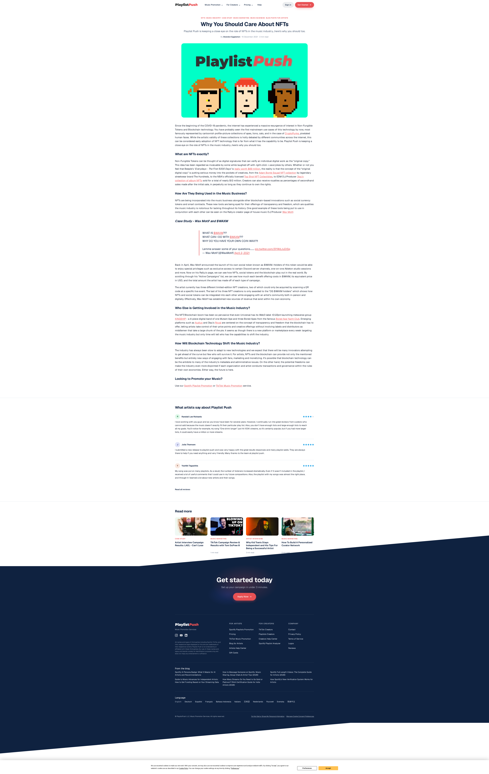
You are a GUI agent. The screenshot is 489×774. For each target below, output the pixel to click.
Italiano (237, 701)
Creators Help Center (268, 639)
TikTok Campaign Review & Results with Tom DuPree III (225, 544)
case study (227, 18)
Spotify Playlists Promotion (241, 629)
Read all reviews (182, 489)
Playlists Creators (266, 634)
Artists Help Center (237, 648)
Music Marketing (241, 18)
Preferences (307, 768)
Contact (291, 629)
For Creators (232, 4)
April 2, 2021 (242, 253)
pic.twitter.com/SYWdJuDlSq (272, 249)
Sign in (288, 5)
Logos (291, 643)
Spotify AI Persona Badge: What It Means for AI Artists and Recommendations (195, 673)
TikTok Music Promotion (229, 385)
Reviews (292, 648)
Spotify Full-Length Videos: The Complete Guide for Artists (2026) (291, 673)
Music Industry (213, 18)
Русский (270, 701)
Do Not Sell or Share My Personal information (267, 716)
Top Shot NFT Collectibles (258, 176)
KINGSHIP (180, 318)
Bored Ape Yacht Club (288, 318)
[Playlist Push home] (186, 5)
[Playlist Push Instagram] (176, 635)
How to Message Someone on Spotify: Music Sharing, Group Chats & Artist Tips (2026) (242, 673)
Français (209, 701)
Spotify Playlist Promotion (198, 385)
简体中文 (291, 701)
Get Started (303, 5)
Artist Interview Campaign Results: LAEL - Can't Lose (189, 544)
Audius (199, 322)
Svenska (280, 701)
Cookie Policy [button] (183, 768)
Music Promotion (212, 4)
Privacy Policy (294, 634)
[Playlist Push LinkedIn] (186, 635)
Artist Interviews (254, 539)
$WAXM (218, 233)
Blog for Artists (236, 643)
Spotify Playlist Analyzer (270, 643)
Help (259, 4)
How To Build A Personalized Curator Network (297, 544)
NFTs (203, 18)
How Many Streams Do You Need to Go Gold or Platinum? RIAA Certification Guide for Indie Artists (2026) (243, 682)
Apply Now (242, 596)
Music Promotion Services (185, 629)
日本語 (247, 701)
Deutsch (188, 701)
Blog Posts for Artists (277, 18)
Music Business (257, 18)
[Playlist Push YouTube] (181, 635)
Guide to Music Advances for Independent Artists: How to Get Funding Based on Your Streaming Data (197, 680)
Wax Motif (287, 211)
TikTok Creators (266, 629)
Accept (328, 768)
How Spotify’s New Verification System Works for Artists (291, 680)
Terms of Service (295, 639)
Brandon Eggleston (231, 37)
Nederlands (258, 701)
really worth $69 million (247, 168)
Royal (218, 322)
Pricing (247, 4)
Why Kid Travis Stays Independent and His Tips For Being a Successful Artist (262, 545)
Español (198, 701)
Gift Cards (233, 652)
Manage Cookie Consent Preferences (300, 716)
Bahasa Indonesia (223, 701)
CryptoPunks (292, 133)
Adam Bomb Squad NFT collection (277, 172)
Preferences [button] (235, 768)
